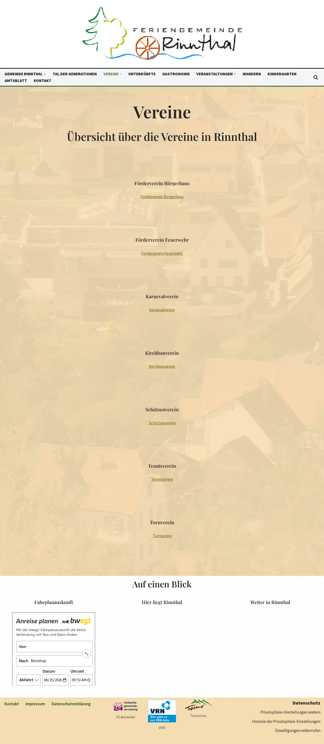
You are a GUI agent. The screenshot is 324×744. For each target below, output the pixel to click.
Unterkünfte (142, 74)
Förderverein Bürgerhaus (162, 196)
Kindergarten (282, 74)
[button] (45, 74)
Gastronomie (176, 74)
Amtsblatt (16, 80)
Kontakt (42, 80)
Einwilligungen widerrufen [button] (297, 730)
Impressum (35, 703)
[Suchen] (315, 77)
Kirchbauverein (162, 366)
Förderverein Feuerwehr (162, 253)
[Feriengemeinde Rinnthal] (162, 35)
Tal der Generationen (75, 74)
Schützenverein (162, 423)
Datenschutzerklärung (71, 703)
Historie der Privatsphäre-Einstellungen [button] (286, 721)
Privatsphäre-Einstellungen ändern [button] (290, 712)
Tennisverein (162, 479)
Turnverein (162, 535)
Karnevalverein (162, 309)
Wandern (252, 74)
